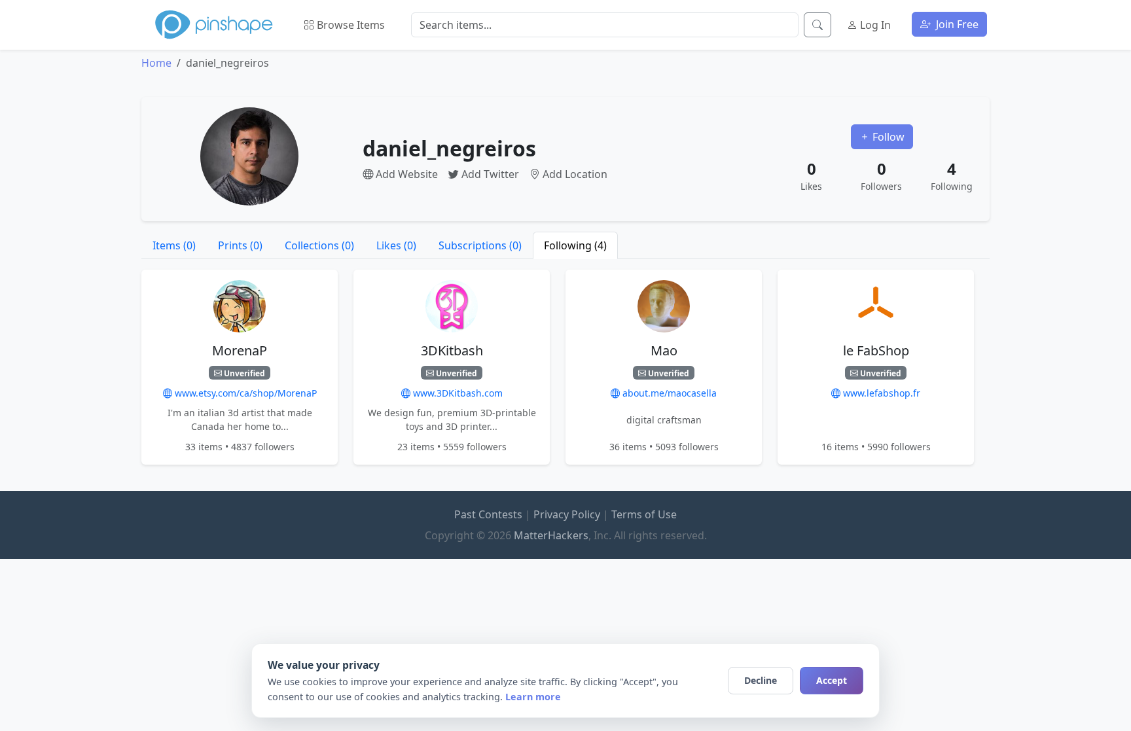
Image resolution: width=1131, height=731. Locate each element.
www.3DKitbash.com (456, 393)
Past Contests (488, 514)
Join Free (955, 24)
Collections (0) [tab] (319, 245)
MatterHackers (551, 535)
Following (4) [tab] (575, 245)
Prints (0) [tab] (240, 245)
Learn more (533, 696)
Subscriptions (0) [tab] (480, 245)
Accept (831, 680)
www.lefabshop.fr (880, 393)
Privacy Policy (566, 514)
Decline (760, 680)
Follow (887, 137)
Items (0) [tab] (174, 245)
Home (156, 63)
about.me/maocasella (668, 393)
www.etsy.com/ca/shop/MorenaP (244, 393)
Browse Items (349, 25)
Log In (874, 25)
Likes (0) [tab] (396, 245)
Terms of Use (644, 514)
